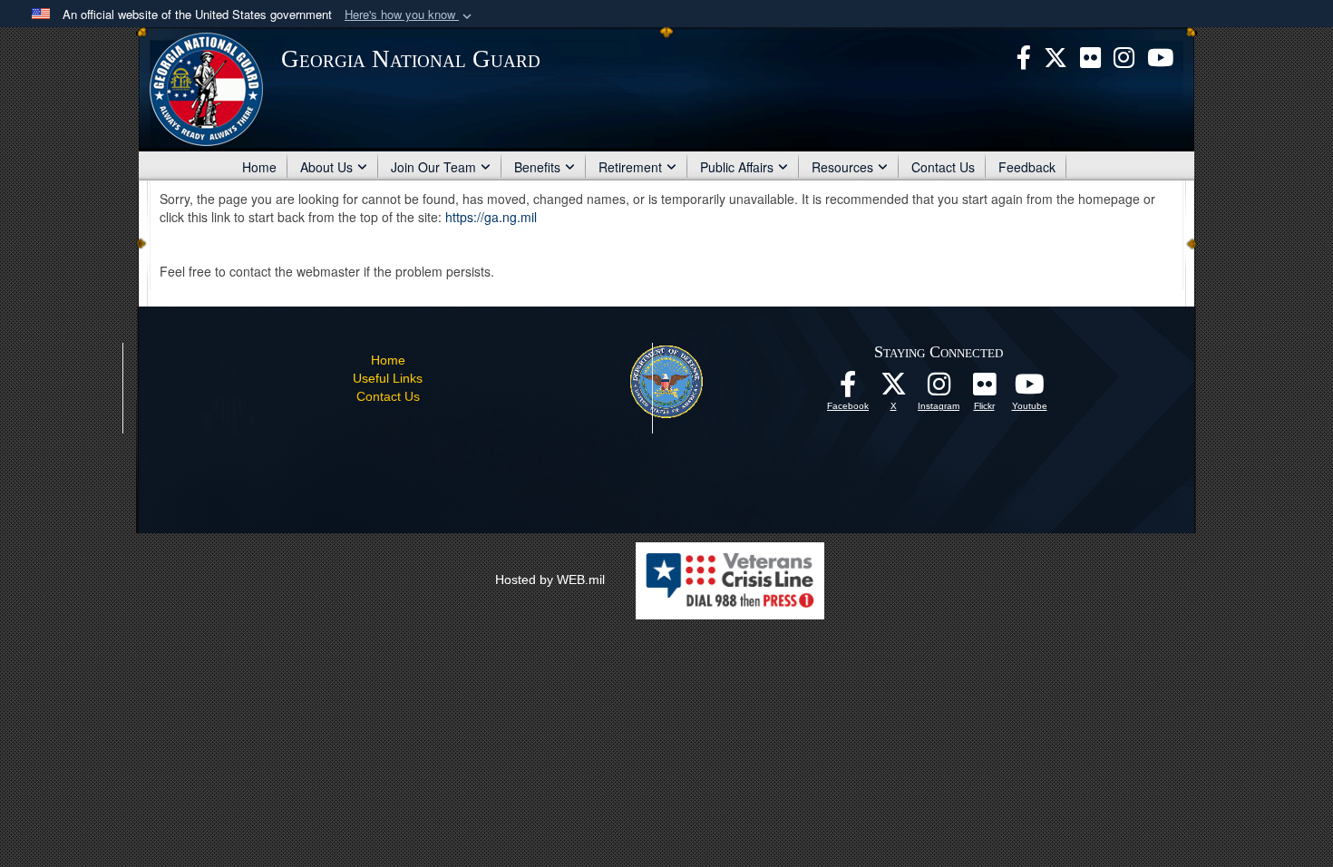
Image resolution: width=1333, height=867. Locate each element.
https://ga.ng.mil (491, 217)
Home (259, 167)
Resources (842, 167)
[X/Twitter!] (893, 389)
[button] (410, 14)
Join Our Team (433, 167)
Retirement (630, 167)
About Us (326, 167)
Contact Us (943, 167)
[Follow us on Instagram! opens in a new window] (938, 389)
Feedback (1027, 167)
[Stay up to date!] (848, 389)
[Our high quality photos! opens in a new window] (984, 389)
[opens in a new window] (1090, 55)
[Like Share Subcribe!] (1029, 389)
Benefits (537, 167)
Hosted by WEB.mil (550, 579)
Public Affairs (737, 167)
